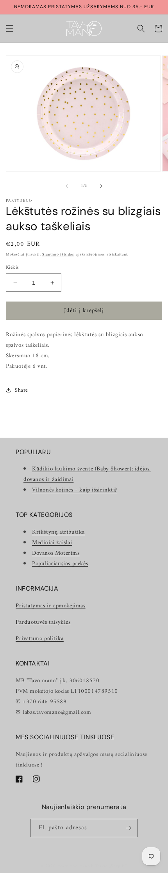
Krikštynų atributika (58, 532)
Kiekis (12, 267)
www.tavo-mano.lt (76, 866)
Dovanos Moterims (56, 553)
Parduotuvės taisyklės (43, 622)
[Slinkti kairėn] (66, 186)
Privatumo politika (40, 638)
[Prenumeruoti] (128, 828)
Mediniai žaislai (52, 543)
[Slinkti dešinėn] (101, 186)
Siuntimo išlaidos (58, 254)
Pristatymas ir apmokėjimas (51, 606)
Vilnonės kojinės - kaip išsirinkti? (74, 490)
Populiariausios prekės (60, 564)
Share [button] (21, 390)
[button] (9, 28)
